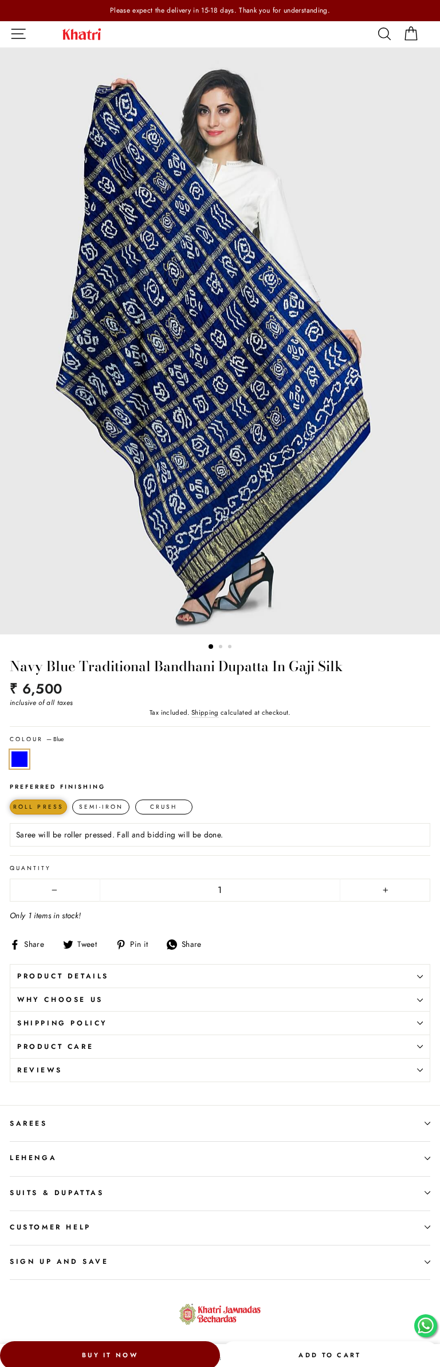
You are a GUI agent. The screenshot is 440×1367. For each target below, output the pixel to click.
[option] (220, 10)
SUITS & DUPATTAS (57, 1193)
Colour (37, 739)
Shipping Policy (62, 1023)
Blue (19, 759)
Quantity (30, 868)
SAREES (29, 1123)
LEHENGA (33, 1158)
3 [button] (231, 648)
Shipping (205, 712)
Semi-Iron (101, 806)
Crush (163, 806)
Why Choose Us (60, 999)
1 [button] (211, 647)
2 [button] (222, 648)
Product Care (55, 1046)
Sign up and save (59, 1261)
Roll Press (38, 806)
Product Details (63, 976)
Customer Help (50, 1227)
